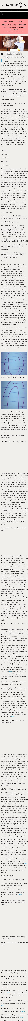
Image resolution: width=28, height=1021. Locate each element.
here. (9, 993)
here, (20, 894)
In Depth (11, 13)
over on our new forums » (17, 28)
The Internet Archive (20, 31)
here (10, 671)
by (6, 53)
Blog (21, 13)
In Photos (16, 13)
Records (6, 13)
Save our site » (14, 10)
